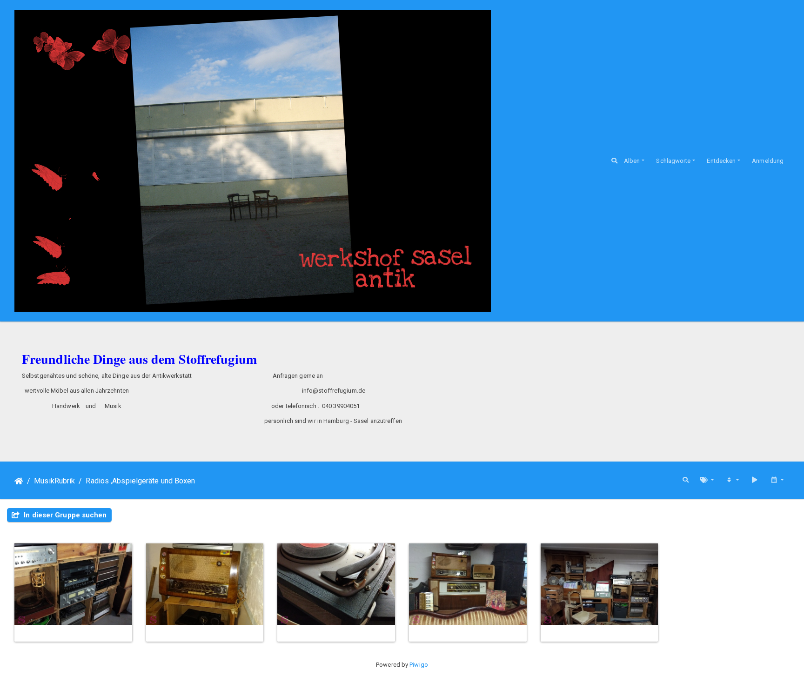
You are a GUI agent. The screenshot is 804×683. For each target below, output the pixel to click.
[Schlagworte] (707, 480)
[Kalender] (777, 480)
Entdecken (721, 160)
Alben (632, 160)
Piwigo (418, 664)
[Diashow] (754, 480)
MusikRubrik (54, 480)
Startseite (18, 481)
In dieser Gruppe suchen (64, 515)
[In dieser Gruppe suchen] (686, 480)
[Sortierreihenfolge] (732, 480)
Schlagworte (673, 160)
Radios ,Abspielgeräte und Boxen (140, 480)
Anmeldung (768, 160)
